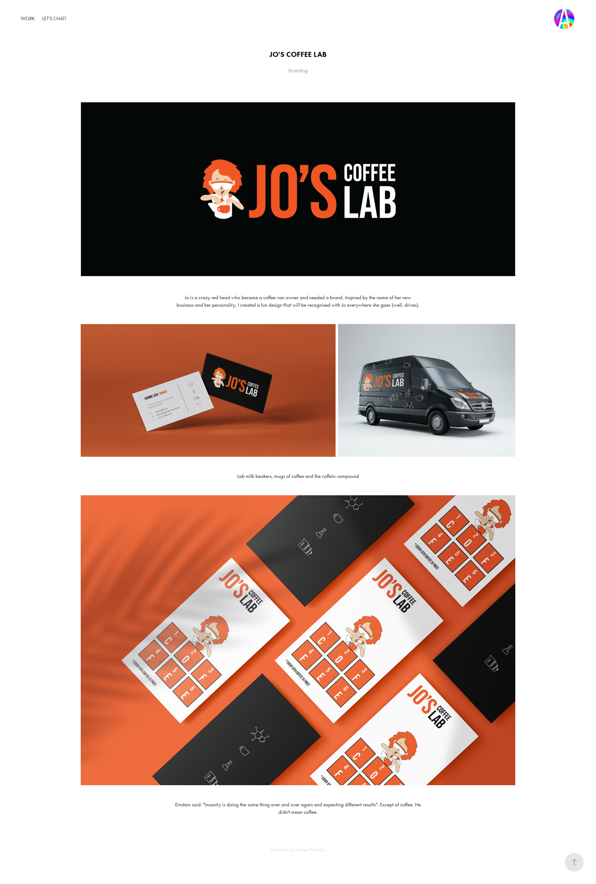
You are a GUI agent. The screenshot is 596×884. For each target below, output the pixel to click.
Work (28, 18)
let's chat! (54, 18)
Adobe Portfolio (310, 850)
